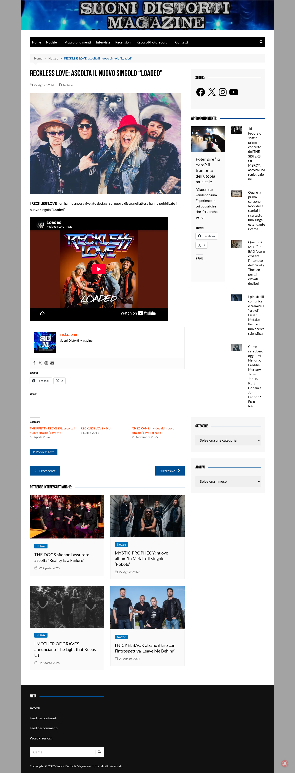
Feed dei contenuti (43, 718)
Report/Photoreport (151, 42)
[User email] (52, 363)
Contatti (181, 42)
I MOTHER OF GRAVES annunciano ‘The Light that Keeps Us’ (65, 649)
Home (36, 42)
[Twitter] (40, 363)
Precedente (47, 471)
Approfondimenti (78, 42)
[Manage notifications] (284, 763)
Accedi (35, 708)
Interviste (103, 42)
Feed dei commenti (44, 728)
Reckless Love (45, 452)
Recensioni (123, 42)
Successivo (167, 471)
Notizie (51, 42)
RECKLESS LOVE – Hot (96, 428)
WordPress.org (41, 738)
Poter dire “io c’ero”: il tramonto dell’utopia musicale (208, 170)
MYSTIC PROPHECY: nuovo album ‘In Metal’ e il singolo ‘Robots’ (141, 558)
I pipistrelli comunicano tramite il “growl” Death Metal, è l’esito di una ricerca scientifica (256, 314)
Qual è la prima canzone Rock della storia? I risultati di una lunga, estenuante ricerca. (256, 210)
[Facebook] (34, 363)
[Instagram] (46, 363)
